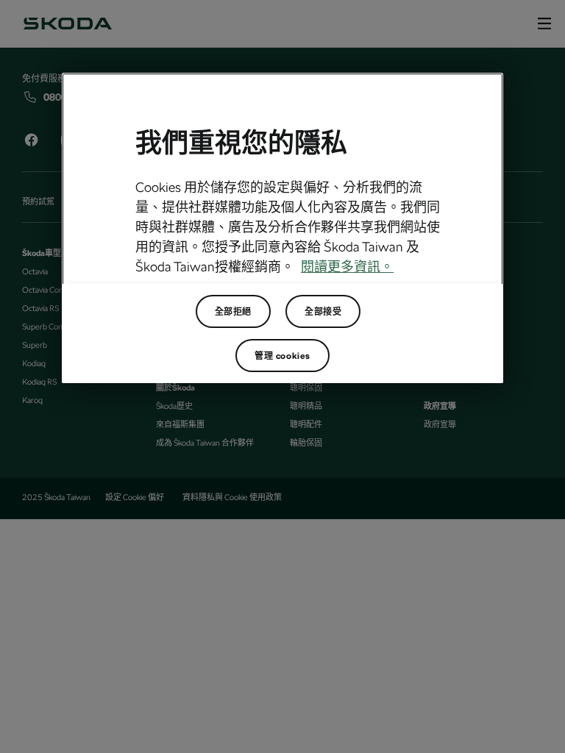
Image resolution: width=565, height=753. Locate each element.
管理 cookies (282, 356)
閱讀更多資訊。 (347, 266)
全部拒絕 (233, 312)
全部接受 (323, 312)
